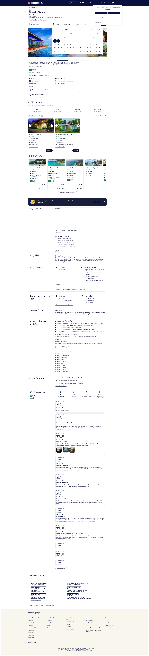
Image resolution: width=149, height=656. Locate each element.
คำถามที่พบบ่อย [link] (50, 622)
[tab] (32, 579)
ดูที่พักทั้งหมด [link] (34, 7)
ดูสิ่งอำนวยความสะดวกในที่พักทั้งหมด (64, 305)
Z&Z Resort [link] (70, 589)
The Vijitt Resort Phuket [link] (73, 584)
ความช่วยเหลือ (101, 2)
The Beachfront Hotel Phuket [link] (38, 586)
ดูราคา (49, 150)
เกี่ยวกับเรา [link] (107, 620)
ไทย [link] (34, 605)
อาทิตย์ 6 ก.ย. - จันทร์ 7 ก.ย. (62, 24)
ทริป (109, 2)
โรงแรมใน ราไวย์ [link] (43, 605)
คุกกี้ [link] (86, 625)
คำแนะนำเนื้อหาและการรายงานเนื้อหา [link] (93, 627)
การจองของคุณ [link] (50, 620)
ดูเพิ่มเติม (57, 251)
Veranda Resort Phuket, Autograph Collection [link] (79, 598)
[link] (107, 22)
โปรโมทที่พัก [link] (68, 626)
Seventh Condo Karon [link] (73, 594)
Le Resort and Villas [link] (36, 587)
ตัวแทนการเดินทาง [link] (70, 629)
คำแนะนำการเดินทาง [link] (109, 625)
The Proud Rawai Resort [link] (73, 587)
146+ (103, 55)
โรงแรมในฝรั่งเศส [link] (31, 635)
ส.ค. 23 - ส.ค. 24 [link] (37, 111)
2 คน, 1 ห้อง (83, 24)
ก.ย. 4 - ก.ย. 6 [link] (97, 111)
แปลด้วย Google (60, 407)
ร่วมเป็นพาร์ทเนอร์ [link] (70, 621)
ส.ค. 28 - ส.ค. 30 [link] (77, 111)
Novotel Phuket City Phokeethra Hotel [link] (77, 590)
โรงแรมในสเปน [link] (31, 637)
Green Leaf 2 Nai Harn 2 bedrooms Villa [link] (77, 583)
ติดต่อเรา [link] (49, 625)
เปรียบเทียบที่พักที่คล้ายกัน (68, 192)
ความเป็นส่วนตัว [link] (89, 622)
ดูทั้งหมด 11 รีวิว (61, 568)
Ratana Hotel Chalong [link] (73, 593)
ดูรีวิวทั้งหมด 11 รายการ (34, 72)
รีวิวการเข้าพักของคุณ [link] (51, 627)
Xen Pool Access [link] (71, 595)
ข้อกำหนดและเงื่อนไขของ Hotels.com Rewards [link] (94, 631)
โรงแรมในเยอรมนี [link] (31, 640)
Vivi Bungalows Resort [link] (36, 595)
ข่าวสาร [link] (68, 624)
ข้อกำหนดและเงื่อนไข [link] (90, 620)
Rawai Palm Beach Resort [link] (37, 584)
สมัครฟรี (103, 201)
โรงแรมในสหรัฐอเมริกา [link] (32, 622)
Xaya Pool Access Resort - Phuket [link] (75, 591)
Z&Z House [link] (34, 590)
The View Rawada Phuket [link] (37, 591)
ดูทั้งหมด (31, 86)
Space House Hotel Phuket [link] (38, 598)
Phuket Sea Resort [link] (35, 594)
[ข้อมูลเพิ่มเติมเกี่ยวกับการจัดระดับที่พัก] (34, 15)
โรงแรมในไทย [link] (31, 620)
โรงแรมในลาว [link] (31, 630)
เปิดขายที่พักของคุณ (91, 2)
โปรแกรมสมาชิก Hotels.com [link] (111, 627)
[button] (61, 37)
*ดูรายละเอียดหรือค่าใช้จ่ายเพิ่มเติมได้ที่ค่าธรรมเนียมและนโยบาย (70, 289)
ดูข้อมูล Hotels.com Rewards (108, 17)
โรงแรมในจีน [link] (30, 632)
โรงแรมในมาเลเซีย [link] (32, 642)
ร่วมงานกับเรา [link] (108, 622)
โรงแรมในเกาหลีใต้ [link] (32, 627)
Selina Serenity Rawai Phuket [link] (38, 593)
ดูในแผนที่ (58, 232)
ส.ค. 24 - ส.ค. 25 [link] (57, 111)
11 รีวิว (31, 398)
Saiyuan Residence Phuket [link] (74, 586)
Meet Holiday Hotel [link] (36, 600)
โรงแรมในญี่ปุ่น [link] (31, 625)
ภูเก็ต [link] (37, 605)
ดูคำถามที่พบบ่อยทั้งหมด (61, 386)
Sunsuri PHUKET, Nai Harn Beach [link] (39, 589)
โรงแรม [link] (30, 605)
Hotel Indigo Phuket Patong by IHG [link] (76, 597)
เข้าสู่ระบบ (118, 2)
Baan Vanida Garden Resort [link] (38, 597)
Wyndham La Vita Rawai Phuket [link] (39, 583)
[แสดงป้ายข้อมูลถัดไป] (106, 174)
